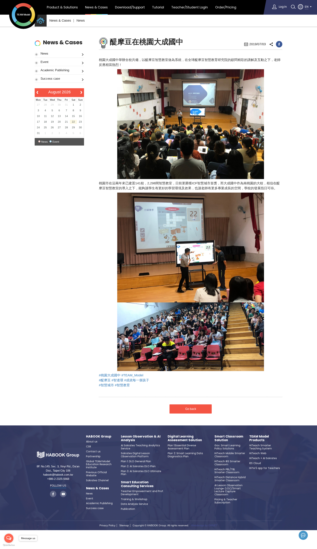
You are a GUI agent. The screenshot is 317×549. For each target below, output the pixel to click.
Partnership (93, 456)
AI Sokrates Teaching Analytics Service (140, 447)
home (41, 21)
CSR (88, 446)
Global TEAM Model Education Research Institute (99, 464)
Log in (283, 7)
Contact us (93, 451)
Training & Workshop (134, 499)
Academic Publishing (55, 70)
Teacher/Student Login (189, 7)
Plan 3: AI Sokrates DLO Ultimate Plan (141, 472)
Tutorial (158, 7)
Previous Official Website (96, 473)
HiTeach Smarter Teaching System (260, 447)
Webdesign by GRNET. (204, 525)
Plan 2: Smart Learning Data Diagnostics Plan (185, 454)
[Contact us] (303, 535)
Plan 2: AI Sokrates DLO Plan (138, 466)
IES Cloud (255, 463)
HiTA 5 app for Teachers (264, 468)
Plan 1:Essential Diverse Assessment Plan (182, 447)
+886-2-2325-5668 (58, 478)
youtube (63, 494)
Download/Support (130, 7)
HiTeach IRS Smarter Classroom (227, 462)
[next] (81, 92)
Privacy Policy (107, 525)
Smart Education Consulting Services (137, 484)
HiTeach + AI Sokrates (263, 458)
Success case (50, 78)
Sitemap (124, 525)
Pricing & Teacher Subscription (225, 501)
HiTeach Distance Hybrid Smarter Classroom (230, 478)
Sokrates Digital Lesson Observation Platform (135, 454)
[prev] (37, 92)
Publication (128, 509)
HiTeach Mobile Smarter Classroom (229, 454)
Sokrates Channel (97, 480)
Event (44, 62)
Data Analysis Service (134, 504)
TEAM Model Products (259, 438)
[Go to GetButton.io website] (9, 545)
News (80, 20)
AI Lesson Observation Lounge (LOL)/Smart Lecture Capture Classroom (228, 489)
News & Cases (96, 7)
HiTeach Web (257, 453)
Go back (190, 408)
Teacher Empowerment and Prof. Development (142, 492)
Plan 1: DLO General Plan (136, 461)
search (293, 7)
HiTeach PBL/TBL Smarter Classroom (226, 471)
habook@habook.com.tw (58, 474)
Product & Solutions (62, 7)
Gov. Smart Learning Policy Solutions (227, 447)
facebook (279, 44)
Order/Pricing (225, 7)
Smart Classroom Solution (228, 438)
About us (91, 441)
